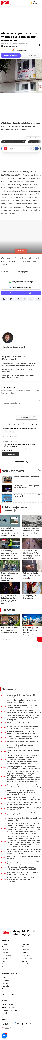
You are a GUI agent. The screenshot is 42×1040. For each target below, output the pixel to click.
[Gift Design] (6, 1028)
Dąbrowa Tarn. (7, 955)
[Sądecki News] (16, 1024)
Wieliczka (25, 967)
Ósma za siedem (8, 995)
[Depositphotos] (26, 1024)
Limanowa (5, 961)
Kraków (4, 944)
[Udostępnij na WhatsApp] (18, 299)
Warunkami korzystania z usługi (24, 445)
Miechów (5, 964)
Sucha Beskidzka (28, 958)
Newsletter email (8, 1004)
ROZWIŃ (21, 251)
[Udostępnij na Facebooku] (4, 299)
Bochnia (5, 947)
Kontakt (5, 1013)
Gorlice (4, 958)
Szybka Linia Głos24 (9, 992)
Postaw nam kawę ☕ (10, 55)
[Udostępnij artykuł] (39, 45)
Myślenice (5, 967)
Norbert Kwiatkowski (11, 46)
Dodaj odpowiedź (24, 417)
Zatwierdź (11, 454)
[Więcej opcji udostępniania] (38, 299)
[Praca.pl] (6, 1024)
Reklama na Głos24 (9, 1007)
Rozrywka (8, 609)
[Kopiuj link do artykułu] (31, 299)
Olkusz (24, 947)
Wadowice (25, 964)
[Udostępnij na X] (24, 299)
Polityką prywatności (11, 446)
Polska (4, 989)
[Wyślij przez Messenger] (11, 299)
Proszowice (26, 955)
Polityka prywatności (9, 1010)
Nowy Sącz (26, 944)
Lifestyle (5, 983)
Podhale (25, 953)
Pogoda (4, 978)
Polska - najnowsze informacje (14, 508)
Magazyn (5, 980)
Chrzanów (5, 953)
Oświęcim (25, 950)
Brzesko (5, 950)
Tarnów (24, 961)
